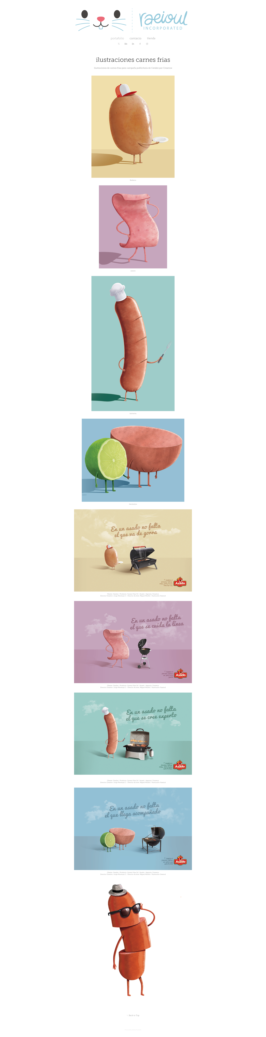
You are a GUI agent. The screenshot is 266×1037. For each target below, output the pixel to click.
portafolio (117, 38)
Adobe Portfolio (136, 1030)
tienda (151, 38)
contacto (135, 38)
